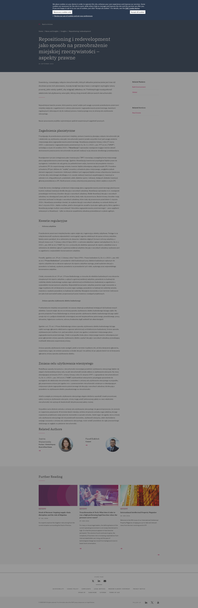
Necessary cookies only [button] (62, 12)
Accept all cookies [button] (137, 12)
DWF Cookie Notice (132, 8)
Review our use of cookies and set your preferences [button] (73, 16)
